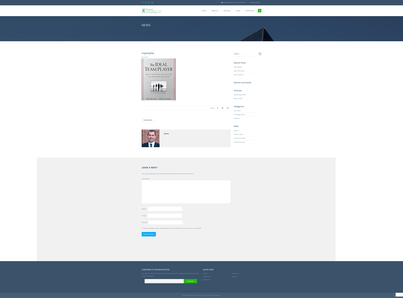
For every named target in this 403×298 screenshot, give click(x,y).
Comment (146, 179)
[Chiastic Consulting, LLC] (152, 11)
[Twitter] (145, 2)
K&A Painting (239, 71)
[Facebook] (143, 2)
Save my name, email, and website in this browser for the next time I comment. (172, 228)
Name (144, 209)
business (237, 111)
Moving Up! (238, 67)
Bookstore (250, 11)
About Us (214, 11)
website (237, 118)
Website (145, 222)
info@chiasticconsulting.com (234, 2)
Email (144, 216)
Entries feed (238, 134)
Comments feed (239, 138)
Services (227, 11)
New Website (238, 75)
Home (204, 11)
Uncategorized (239, 114)
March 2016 (238, 99)
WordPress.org (239, 142)
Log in (236, 130)
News (238, 11)
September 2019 (240, 95)
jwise (146, 57)
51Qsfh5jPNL (147, 120)
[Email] (152, 2)
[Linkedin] (149, 2)
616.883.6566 (255, 2)
